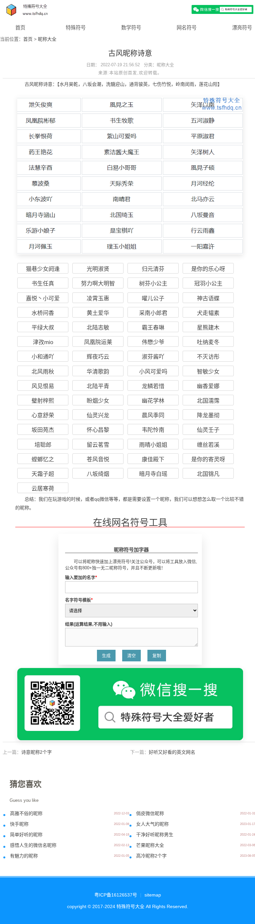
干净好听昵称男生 (154, 834)
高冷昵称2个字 (151, 855)
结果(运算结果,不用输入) (88, 624)
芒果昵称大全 (150, 845)
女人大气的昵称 (152, 824)
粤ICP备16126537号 (115, 895)
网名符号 (187, 27)
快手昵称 (19, 824)
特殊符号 (76, 27)
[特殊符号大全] (127, 9)
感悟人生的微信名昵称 (33, 845)
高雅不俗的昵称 (26, 813)
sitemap (152, 895)
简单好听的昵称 (26, 834)
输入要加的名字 (81, 577)
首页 (20, 27)
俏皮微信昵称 (150, 813)
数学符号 (131, 27)
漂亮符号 (242, 27)
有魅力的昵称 (24, 855)
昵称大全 (47, 39)
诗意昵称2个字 (36, 752)
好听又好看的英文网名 (172, 752)
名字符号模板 (79, 599)
